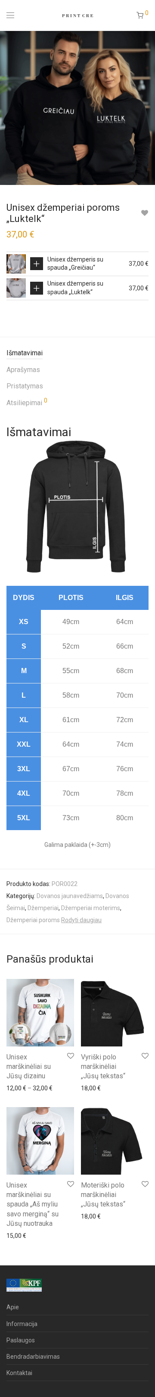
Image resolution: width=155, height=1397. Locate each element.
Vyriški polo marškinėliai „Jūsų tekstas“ (103, 1066)
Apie (12, 1307)
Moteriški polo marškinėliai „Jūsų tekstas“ (103, 1195)
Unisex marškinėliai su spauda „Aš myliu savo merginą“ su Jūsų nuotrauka (32, 1204)
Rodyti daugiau (81, 920)
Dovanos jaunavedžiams (70, 895)
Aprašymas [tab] (23, 370)
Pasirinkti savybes (36, 263)
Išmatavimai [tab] (24, 353)
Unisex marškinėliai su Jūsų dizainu (28, 1066)
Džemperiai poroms (33, 920)
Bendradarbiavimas (33, 1356)
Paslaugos (20, 1340)
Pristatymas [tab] (24, 386)
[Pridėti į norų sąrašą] (144, 213)
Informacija (21, 1323)
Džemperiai (43, 908)
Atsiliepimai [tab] (26, 402)
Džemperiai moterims (90, 908)
